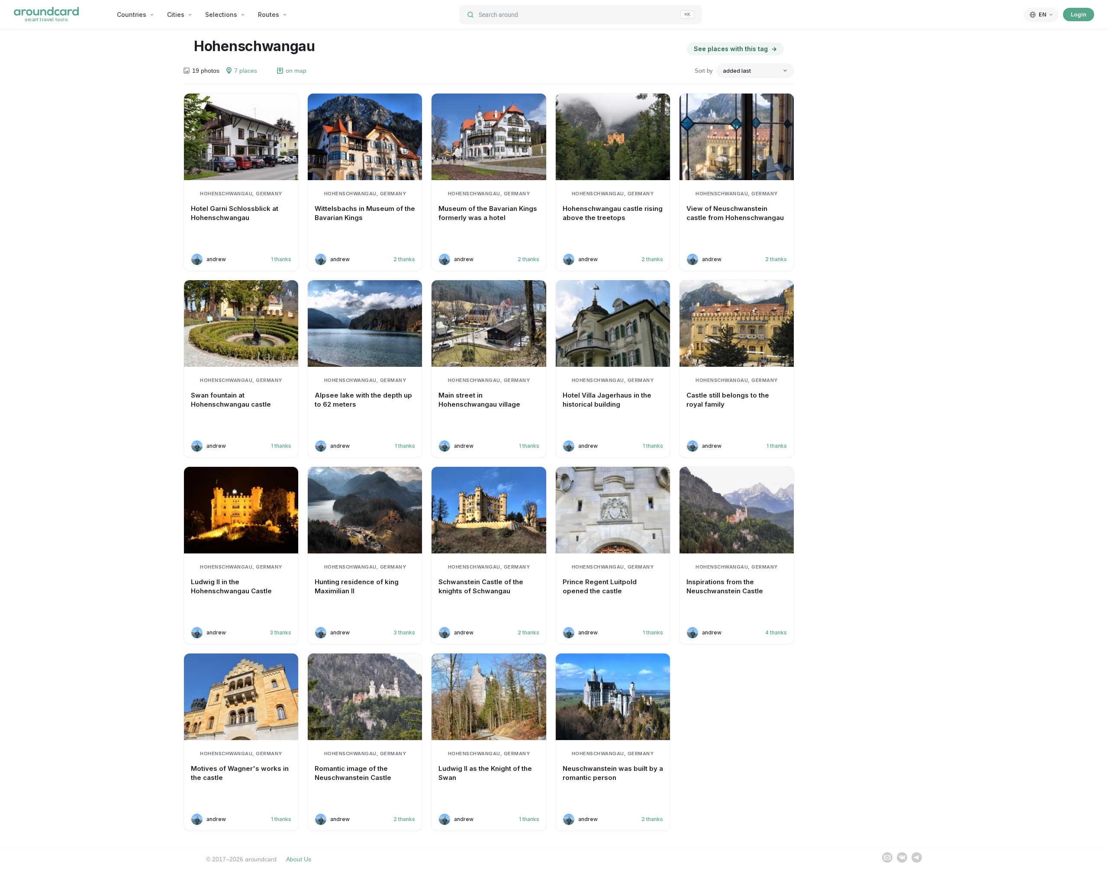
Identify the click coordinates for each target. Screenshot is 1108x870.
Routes (268, 14)
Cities (175, 14)
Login (1078, 14)
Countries (131, 14)
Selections (221, 14)
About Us (298, 859)
